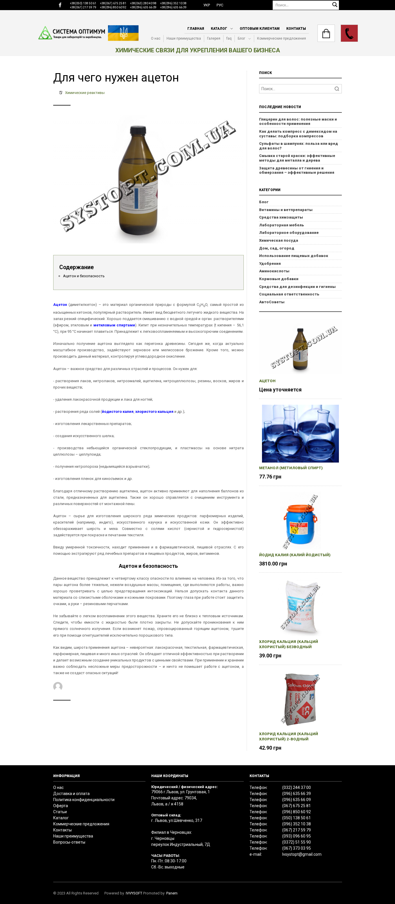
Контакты (296, 29)
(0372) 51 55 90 (296, 842)
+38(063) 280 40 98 (143, 3)
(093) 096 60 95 (296, 836)
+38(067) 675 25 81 (113, 3)
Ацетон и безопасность (84, 276)
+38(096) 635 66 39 (173, 7)
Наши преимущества (184, 38)
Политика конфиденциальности (84, 799)
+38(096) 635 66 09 (143, 7)
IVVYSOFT (134, 893)
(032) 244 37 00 (296, 787)
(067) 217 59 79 (296, 830)
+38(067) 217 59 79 (83, 7)
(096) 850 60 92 (296, 811)
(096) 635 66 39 (296, 793)
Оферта (60, 805)
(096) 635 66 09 (296, 799)
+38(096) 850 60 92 (113, 7)
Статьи (60, 811)
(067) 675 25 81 (296, 805)
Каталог (219, 29)
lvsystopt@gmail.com (302, 854)
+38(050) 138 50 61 (83, 3)
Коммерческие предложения (281, 38)
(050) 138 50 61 (296, 818)
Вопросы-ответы (69, 842)
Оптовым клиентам (260, 29)
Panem (172, 893)
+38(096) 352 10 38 (173, 3)
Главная (195, 29)
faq (229, 38)
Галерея (213, 38)
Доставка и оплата (71, 793)
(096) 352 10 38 (296, 824)
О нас (155, 38)
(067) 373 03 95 (296, 848)
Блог (241, 38)
